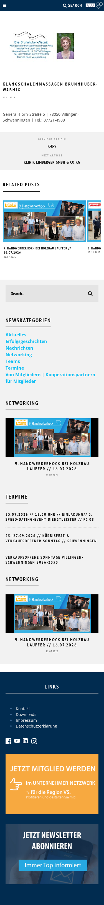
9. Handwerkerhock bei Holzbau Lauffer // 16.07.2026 (52, 466)
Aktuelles (16, 335)
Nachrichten (19, 348)
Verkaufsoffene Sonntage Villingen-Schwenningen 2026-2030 (44, 560)
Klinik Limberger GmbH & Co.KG (52, 162)
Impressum (26, 720)
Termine (15, 368)
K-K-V (52, 146)
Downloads (26, 714)
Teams (13, 361)
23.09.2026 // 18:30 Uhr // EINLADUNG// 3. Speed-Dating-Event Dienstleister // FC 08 (50, 517)
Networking (19, 355)
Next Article (52, 155)
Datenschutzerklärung (36, 726)
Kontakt (23, 708)
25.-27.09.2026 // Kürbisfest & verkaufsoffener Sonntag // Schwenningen (51, 538)
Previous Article (52, 139)
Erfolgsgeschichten (26, 341)
